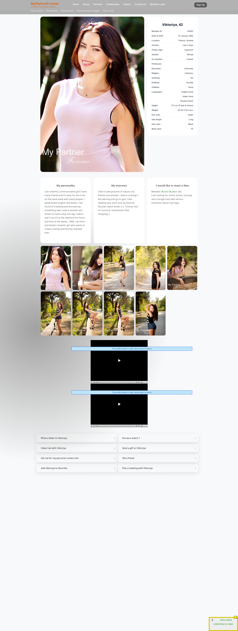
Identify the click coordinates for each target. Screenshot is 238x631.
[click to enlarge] (92, 94)
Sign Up (200, 5)
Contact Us (140, 4)
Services (97, 4)
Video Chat (107, 11)
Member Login (157, 4)
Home (76, 4)
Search (127, 4)
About (86, 4)
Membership (52, 11)
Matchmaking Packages (88, 11)
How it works (37, 11)
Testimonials (112, 4)
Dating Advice (67, 11)
